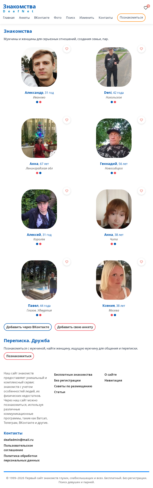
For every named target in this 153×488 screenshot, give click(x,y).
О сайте (110, 375)
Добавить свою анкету (75, 327)
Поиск (70, 18)
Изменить (86, 18)
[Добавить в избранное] (67, 49)
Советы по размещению (73, 386)
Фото (58, 18)
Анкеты (24, 18)
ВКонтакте (41, 18)
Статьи (59, 392)
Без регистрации (67, 380)
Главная (9, 18)
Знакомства (19, 6)
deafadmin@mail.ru (19, 440)
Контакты (106, 18)
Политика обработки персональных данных (22, 458)
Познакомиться (131, 17)
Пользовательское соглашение (18, 447)
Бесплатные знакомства (73, 375)
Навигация (113, 380)
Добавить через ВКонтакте (27, 327)
